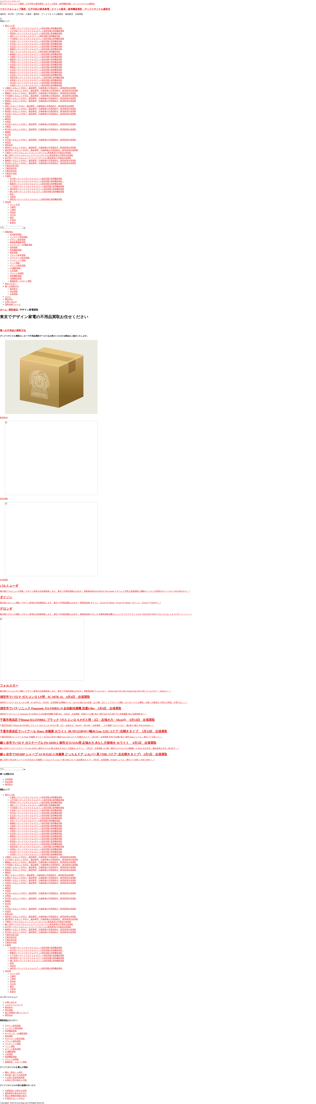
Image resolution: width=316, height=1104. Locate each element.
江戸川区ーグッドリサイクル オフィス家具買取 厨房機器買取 (37, 31)
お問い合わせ (11, 302)
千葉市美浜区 (11, 171)
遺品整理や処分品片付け (16, 1093)
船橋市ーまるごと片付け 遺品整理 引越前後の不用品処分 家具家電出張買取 (40, 160)
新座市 (13, 223)
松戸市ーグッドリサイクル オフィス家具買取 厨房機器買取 (37, 181)
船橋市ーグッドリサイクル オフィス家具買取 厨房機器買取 (36, 184)
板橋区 (8, 132)
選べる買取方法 (12, 286)
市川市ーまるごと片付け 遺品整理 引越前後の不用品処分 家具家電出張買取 (40, 163)
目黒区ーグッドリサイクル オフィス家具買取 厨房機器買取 (36, 80)
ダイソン (6, 597)
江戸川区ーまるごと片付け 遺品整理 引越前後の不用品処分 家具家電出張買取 (41, 90)
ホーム (3, 309)
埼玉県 (8, 202)
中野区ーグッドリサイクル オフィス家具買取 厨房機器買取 (36, 62)
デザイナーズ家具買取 (20, 258)
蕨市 (12, 217)
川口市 (13, 215)
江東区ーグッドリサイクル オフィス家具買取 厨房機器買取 (36, 28)
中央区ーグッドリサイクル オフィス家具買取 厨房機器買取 (36, 41)
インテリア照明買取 (19, 237)
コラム (8, 297)
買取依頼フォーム (13, 304)
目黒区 (8, 116)
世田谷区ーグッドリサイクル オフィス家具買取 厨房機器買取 (37, 78)
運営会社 (9, 299)
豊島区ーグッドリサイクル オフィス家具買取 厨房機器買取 (36, 67)
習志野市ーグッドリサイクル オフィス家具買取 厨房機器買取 (37, 189)
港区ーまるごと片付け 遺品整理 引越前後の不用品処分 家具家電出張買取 (39, 106)
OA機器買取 (15, 268)
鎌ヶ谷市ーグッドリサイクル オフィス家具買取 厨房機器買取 (37, 192)
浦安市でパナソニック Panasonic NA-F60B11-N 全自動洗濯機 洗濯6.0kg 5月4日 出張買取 (60, 708)
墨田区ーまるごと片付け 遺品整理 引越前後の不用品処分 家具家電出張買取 (40, 101)
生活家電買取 (16, 234)
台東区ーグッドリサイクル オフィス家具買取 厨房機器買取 (36, 57)
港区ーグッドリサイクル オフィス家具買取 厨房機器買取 (35, 36)
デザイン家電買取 (18, 240)
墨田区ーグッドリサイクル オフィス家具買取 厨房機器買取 (36, 33)
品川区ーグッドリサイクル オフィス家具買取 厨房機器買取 (36, 83)
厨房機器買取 (16, 276)
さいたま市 (15, 205)
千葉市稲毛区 (11, 168)
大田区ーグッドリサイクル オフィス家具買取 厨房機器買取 (36, 85)
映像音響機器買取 (18, 242)
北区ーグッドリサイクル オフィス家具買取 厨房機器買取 (35, 52)
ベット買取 (15, 263)
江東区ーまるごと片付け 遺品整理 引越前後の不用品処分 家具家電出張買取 (40, 88)
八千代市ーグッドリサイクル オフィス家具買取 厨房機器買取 (37, 186)
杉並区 (8, 142)
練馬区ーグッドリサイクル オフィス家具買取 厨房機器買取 (36, 59)
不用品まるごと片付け (15, 1098)
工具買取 (14, 271)
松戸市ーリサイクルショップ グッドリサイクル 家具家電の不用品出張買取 (38, 158)
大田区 (8, 122)
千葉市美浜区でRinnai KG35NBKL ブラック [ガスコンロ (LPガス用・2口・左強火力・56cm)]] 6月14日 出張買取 (77, 719)
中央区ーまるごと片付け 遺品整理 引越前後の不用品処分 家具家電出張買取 (40, 98)
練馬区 (8, 119)
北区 (7, 137)
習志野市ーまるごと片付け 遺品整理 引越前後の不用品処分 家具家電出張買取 (41, 150)
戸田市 (13, 220)
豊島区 (8, 103)
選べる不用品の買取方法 (13, 330)
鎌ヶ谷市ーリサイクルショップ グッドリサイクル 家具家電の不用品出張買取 (39, 155)
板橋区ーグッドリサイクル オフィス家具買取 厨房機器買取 (36, 54)
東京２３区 (10, 26)
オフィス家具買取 (18, 265)
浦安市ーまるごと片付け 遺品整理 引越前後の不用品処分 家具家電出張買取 (40, 148)
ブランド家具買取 (18, 255)
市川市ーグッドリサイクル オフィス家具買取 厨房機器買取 (36, 179)
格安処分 (14, 289)
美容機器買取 (16, 250)
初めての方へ (11, 284)
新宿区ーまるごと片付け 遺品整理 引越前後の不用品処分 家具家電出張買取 (40, 111)
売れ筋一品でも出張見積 (16, 1075)
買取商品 (9, 232)
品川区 (8, 135)
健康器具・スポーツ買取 (21, 281)
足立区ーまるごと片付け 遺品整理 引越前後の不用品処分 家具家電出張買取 (40, 124)
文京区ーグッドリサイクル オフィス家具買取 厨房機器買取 (36, 70)
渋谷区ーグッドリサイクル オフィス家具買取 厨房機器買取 (36, 75)
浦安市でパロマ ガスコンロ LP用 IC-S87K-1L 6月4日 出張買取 (45, 696)
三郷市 (13, 207)
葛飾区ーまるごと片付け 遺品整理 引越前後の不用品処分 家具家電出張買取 (40, 93)
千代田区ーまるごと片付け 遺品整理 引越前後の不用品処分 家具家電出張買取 (41, 96)
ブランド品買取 (17, 273)
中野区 (8, 127)
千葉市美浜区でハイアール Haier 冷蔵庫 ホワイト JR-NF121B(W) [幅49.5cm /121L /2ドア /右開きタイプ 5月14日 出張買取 (83, 731)
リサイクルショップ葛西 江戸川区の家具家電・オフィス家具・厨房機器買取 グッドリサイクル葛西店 (55, 9)
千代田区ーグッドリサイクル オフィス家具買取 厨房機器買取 (37, 39)
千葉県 (8, 176)
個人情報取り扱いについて (17, 1013)
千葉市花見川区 (12, 166)
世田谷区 (9, 145)
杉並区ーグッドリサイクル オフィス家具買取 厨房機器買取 (36, 65)
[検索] (24, 769)
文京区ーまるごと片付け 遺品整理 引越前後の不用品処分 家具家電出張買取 (40, 140)
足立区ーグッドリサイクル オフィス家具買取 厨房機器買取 (36, 46)
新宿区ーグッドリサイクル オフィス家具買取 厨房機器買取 (36, 72)
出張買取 (14, 294)
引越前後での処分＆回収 (16, 1091)
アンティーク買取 (18, 260)
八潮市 (13, 210)
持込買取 (14, 291)
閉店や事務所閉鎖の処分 (16, 1096)
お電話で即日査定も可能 (16, 1080)
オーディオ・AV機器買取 (21, 245)
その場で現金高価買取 (15, 1077)
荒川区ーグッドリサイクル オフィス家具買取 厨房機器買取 (36, 44)
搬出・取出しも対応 (14, 1072)
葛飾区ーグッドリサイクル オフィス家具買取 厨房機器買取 (36, 49)
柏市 (12, 194)
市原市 (13, 197)
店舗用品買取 (16, 278)
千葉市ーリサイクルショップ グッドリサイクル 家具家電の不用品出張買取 (38, 153)
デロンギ (6, 608)
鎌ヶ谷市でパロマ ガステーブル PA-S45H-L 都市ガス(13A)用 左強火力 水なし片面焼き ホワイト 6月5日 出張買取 (78, 742)
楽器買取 (14, 247)
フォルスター (9, 685)
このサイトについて (14, 1005)
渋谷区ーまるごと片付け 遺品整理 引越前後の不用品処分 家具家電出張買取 (40, 114)
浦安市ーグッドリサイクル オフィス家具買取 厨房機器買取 (36, 199)
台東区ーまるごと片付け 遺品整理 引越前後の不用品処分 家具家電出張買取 (40, 109)
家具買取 (14, 253)
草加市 (13, 212)
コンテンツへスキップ (10, 1)
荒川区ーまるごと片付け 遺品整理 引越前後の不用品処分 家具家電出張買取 (40, 129)
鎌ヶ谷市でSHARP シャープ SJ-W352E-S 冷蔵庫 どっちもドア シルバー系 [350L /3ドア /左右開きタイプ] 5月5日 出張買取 (83, 754)
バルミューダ (9, 585)
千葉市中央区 (11, 173)
